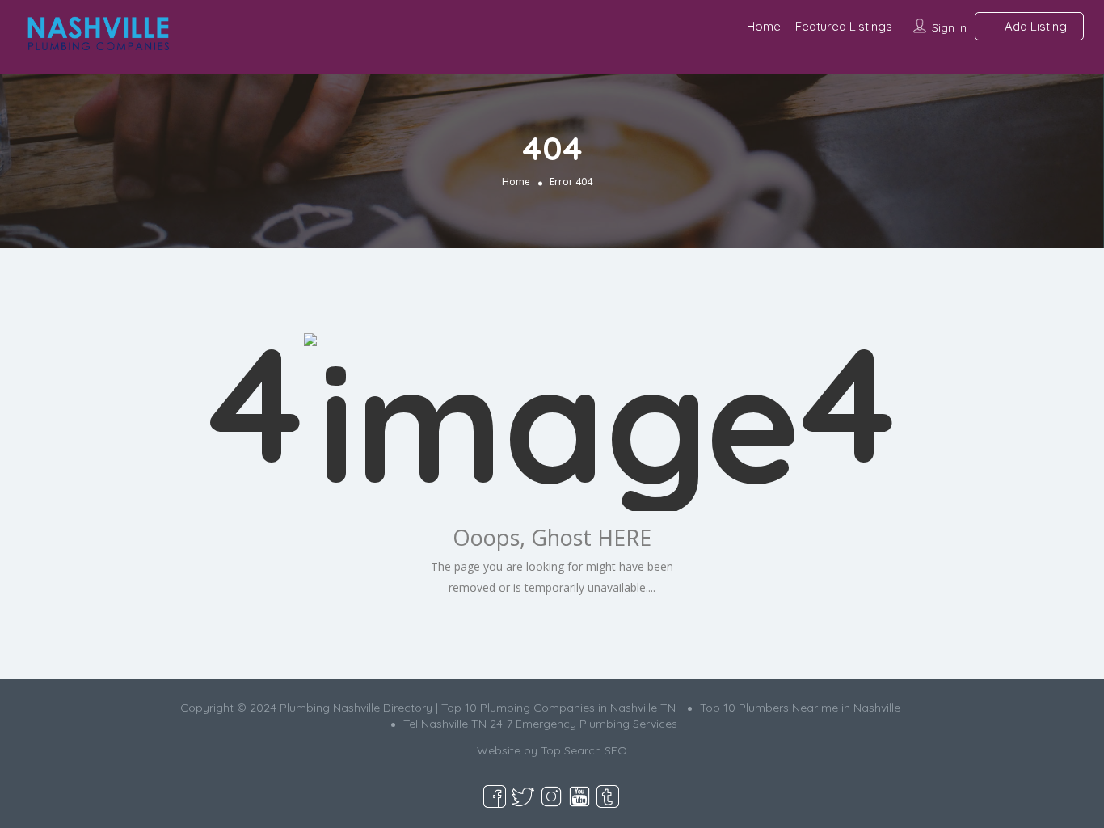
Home (764, 26)
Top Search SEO (584, 750)
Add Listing (1034, 26)
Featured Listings (843, 26)
